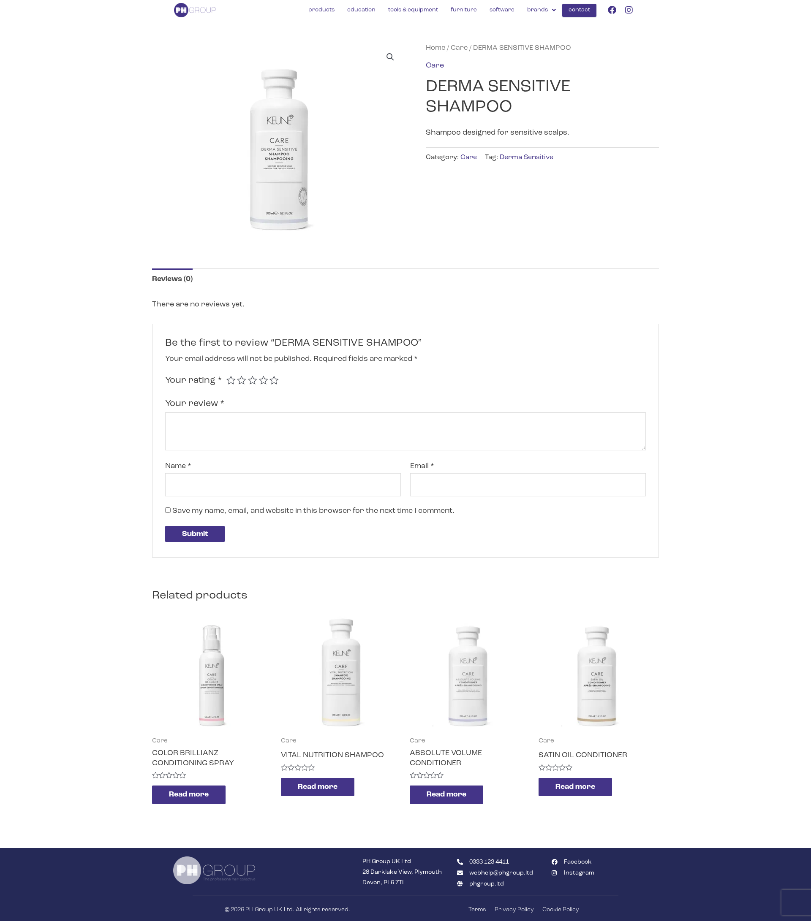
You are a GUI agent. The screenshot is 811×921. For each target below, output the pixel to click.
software (502, 10)
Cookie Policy (560, 910)
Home (435, 47)
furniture (464, 10)
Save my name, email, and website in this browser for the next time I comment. (313, 511)
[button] (390, 57)
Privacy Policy (514, 910)
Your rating (193, 380)
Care (459, 47)
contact (579, 10)
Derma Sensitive (526, 157)
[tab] (172, 279)
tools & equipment (413, 10)
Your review (194, 403)
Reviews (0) (172, 279)
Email (422, 466)
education (361, 10)
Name (178, 466)
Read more (189, 794)
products (321, 10)
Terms (477, 910)
